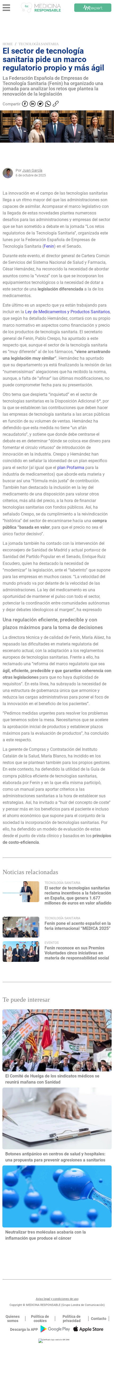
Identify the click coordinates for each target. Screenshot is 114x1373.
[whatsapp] (48, 104)
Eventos (52, 942)
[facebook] (25, 104)
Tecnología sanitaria (39, 44)
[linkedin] (32, 104)
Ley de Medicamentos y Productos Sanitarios (67, 311)
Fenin (49, 246)
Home (8, 44)
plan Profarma (70, 467)
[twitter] (40, 104)
